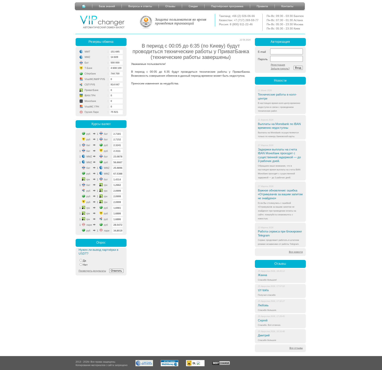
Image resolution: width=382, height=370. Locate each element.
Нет (85, 264)
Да (84, 260)
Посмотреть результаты (92, 270)
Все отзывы (296, 348)
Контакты (287, 6)
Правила (262, 6)
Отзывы (170, 6)
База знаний (107, 6)
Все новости (296, 252)
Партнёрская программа (227, 6)
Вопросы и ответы (140, 6)
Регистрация (278, 64)
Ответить (116, 270)
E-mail (262, 51)
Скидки (193, 6)
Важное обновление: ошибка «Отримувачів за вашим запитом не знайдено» (280, 194)
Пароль (263, 59)
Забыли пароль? (280, 68)
